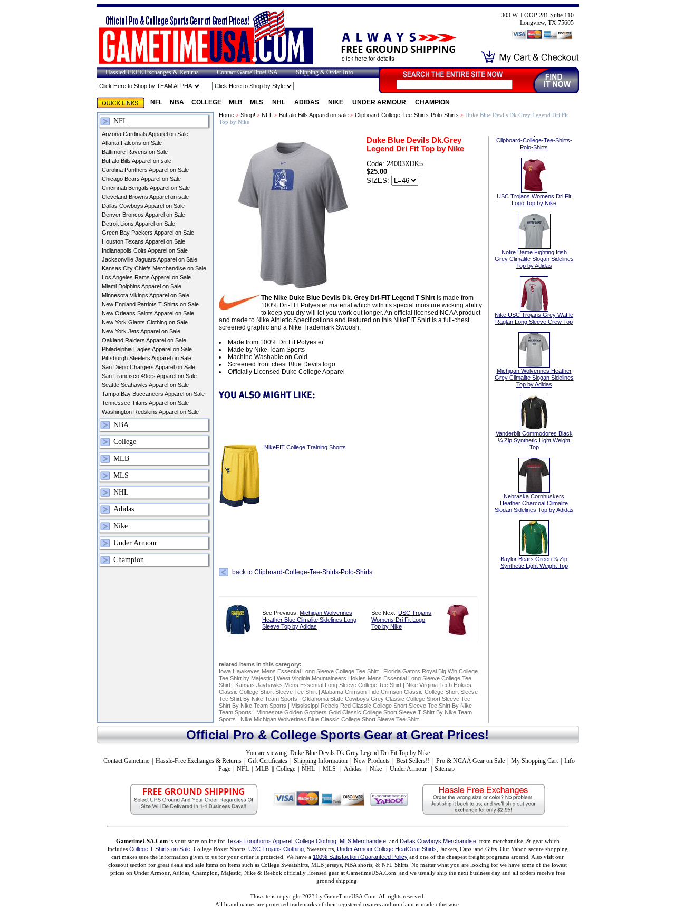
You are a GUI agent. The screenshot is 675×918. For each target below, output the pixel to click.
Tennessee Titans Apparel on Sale (145, 403)
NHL (279, 102)
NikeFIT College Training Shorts (305, 447)
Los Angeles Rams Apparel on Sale (146, 277)
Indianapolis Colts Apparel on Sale (145, 250)
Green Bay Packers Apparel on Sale (148, 232)
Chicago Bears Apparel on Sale (141, 179)
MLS (257, 102)
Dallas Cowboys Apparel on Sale (143, 205)
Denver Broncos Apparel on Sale (143, 214)
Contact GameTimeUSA (247, 72)
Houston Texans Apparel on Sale (143, 241)
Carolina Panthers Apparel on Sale (145, 170)
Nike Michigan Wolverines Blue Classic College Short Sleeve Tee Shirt (329, 719)
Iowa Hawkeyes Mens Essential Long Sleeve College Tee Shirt (299, 671)
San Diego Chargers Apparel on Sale (148, 367)
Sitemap (445, 768)
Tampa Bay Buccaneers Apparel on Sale (153, 394)
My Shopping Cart (534, 761)
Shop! (247, 115)
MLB (236, 102)
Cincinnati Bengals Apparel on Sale (146, 188)
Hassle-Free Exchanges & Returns (199, 761)
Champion (432, 102)
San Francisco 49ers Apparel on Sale (149, 376)
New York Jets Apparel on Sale (141, 331)
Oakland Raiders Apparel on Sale (144, 340)
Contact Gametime (126, 761)
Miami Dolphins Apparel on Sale (141, 286)
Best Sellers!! (413, 761)
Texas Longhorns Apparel (259, 841)
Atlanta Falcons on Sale (132, 143)
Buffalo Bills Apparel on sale (136, 161)
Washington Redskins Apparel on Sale (150, 412)
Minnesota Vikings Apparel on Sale (145, 295)
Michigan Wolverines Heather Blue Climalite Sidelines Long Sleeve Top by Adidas (309, 620)
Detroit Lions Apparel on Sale (138, 223)
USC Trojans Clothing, (277, 849)
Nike (336, 102)
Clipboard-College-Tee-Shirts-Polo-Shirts (407, 115)
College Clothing (315, 841)
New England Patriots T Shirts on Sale (150, 304)
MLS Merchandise (363, 841)
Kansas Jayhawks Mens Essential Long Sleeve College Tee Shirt (318, 685)
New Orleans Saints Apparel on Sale (148, 313)
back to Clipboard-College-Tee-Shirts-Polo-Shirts (302, 572)
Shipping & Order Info (324, 72)
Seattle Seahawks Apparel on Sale (145, 385)
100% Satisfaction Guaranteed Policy (360, 857)
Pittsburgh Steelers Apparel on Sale (146, 358)
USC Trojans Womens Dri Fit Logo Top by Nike (401, 620)
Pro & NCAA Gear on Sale (470, 761)
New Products (372, 761)
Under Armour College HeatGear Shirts (387, 849)
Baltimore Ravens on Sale (135, 152)
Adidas (307, 102)
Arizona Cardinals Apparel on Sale (145, 134)
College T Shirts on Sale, (160, 849)
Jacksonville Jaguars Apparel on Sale (149, 259)
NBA (177, 102)
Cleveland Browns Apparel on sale (145, 197)
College (206, 102)
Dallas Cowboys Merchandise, (439, 841)
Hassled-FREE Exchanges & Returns (152, 72)
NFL (156, 102)
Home (226, 115)
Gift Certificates (267, 761)
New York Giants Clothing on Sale (145, 322)
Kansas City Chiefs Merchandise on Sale (154, 268)
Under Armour (380, 102)
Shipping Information (321, 761)
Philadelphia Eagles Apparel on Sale (147, 349)
